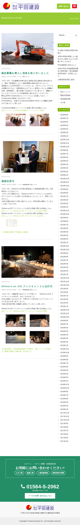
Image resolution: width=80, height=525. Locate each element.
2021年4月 (64, 303)
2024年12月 (64, 179)
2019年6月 (64, 367)
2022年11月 (64, 246)
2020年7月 (64, 324)
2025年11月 (64, 143)
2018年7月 (64, 395)
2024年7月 (64, 196)
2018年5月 (64, 402)
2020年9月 (64, 320)
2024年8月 (64, 193)
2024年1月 (64, 207)
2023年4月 (64, 235)
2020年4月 (64, 335)
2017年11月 (64, 416)
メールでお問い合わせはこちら (40, 496)
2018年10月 (64, 388)
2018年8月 (64, 391)
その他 (62, 102)
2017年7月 (64, 430)
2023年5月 (64, 232)
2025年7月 (64, 154)
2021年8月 (64, 292)
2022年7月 (64, 260)
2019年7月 (64, 363)
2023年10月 (64, 214)
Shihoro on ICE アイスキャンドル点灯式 (27, 286)
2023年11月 (64, 210)
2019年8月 (64, 360)
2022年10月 (64, 249)
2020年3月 (64, 338)
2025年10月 (64, 147)
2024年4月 (64, 203)
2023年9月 (64, 218)
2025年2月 (64, 171)
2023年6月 (64, 228)
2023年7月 (64, 225)
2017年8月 (64, 427)
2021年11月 (64, 281)
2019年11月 (64, 349)
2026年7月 (64, 118)
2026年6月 (64, 122)
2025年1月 (64, 175)
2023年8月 (64, 221)
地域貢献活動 (25, 184)
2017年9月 (64, 423)
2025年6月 (64, 157)
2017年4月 (64, 441)
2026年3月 (64, 132)
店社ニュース (25, 76)
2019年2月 (64, 377)
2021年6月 (64, 299)
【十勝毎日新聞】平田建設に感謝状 (14, 232)
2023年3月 (64, 239)
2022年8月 (64, 257)
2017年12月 (64, 413)
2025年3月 (64, 168)
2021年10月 (64, 285)
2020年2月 (64, 342)
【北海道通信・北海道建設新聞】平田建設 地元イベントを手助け (26, 349)
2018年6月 (64, 399)
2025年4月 (64, 164)
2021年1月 (64, 306)
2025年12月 (64, 139)
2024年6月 (64, 200)
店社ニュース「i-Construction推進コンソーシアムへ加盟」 (23, 110)
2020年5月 (64, 331)
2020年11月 (64, 313)
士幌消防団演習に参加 (66, 79)
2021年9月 (64, 289)
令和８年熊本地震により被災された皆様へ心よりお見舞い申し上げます (68, 59)
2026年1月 (64, 136)
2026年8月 (64, 115)
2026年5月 (64, 125)
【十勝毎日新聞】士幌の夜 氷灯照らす (16, 351)
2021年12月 (64, 278)
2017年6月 (64, 434)
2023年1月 (64, 242)
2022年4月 (64, 267)
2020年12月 (64, 310)
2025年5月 (64, 161)
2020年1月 (64, 345)
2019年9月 (64, 356)
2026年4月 (64, 129)
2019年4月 (64, 374)
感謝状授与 (7, 181)
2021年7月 (64, 296)
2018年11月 (64, 384)
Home (71, 18)
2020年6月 (64, 328)
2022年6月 (64, 264)
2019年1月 (64, 381)
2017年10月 (64, 420)
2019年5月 (64, 370)
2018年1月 (64, 409)
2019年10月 (64, 352)
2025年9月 (64, 150)
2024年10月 (64, 186)
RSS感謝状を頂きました (67, 65)
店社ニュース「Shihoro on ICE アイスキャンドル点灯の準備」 (24, 211)
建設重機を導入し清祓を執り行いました (25, 73)
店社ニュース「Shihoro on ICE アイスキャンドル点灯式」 (23, 216)
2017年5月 (64, 438)
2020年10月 (64, 317)
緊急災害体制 (65, 95)
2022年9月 (64, 253)
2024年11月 (64, 182)
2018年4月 (64, 406)
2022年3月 (64, 271)
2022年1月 (64, 274)
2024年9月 (64, 189)
